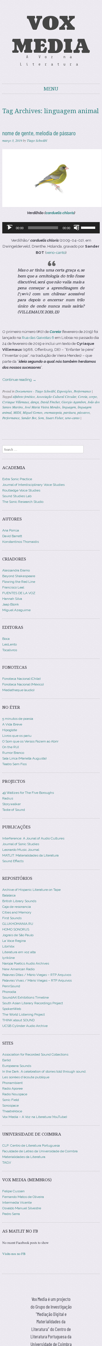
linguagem (69, 407)
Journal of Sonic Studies (20, 844)
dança (35, 402)
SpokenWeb (11, 1009)
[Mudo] (76, 228)
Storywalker (11, 804)
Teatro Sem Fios (14, 764)
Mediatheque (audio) (18, 690)
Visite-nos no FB (14, 1253)
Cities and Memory (16, 912)
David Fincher (50, 402)
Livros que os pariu (16, 736)
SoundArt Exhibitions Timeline (25, 997)
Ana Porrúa (10, 530)
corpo (93, 396)
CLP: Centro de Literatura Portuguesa (31, 1145)
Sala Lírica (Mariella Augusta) (24, 758)
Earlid (6, 1060)
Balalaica (9, 895)
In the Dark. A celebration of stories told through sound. (44, 1071)
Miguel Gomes (32, 412)
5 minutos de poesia (17, 719)
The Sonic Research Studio (22, 502)
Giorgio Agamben (73, 402)
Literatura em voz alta (19, 952)
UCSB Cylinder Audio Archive (25, 1026)
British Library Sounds (19, 901)
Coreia (82, 396)
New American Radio (18, 969)
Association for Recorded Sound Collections (35, 1054)
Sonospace (10, 1105)
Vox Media (51, 35)
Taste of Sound (13, 810)
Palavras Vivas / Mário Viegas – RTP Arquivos (37, 980)
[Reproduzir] (9, 228)
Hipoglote (9, 730)
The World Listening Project (23, 1014)
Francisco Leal (13, 587)
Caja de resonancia (16, 907)
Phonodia (9, 992)
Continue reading (19, 379)
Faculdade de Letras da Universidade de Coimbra (40, 1151)
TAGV (6, 1162)
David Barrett (12, 536)
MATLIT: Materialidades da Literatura (30, 855)
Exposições (64, 391)
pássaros (83, 412)
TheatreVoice (12, 1111)
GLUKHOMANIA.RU (17, 924)
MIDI (17, 412)
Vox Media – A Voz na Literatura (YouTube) (34, 1117)
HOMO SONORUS (15, 929)
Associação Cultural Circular (56, 396)
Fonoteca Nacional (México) (23, 684)
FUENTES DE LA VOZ (18, 593)
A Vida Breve (12, 724)
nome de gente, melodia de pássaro (39, 132)
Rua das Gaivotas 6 (38, 337)
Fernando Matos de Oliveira (23, 1197)
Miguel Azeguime (16, 610)
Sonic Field (10, 1100)
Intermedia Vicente (17, 1202)
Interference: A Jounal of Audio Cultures (33, 838)
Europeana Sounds (16, 1066)
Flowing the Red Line (18, 582)
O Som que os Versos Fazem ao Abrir (30, 741)
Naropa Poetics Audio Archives (25, 963)
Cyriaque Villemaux (15, 402)
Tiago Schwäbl (37, 140)
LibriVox (8, 946)
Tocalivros (9, 650)
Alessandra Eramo (16, 570)
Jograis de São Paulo (17, 935)
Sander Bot (28, 417)
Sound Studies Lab (16, 496)
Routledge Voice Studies (21, 490)
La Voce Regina (14, 941)
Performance (82, 391)
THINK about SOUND (18, 1020)
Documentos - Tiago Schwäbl (35, 391)
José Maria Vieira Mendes (42, 407)
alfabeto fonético (24, 396)
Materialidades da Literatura (23, 1157)
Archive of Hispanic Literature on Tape (31, 890)
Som (41, 417)
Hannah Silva (12, 599)
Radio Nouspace (14, 1094)
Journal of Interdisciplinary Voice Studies (33, 485)
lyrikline (8, 958)
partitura (69, 412)
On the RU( (10, 747)
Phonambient (12, 1083)
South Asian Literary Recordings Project (32, 1003)
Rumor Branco (13, 753)
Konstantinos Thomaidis (20, 542)
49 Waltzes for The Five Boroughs (28, 793)
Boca (6, 639)
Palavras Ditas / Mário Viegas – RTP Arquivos (36, 975)
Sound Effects (13, 861)
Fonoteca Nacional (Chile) (21, 679)
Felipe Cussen (13, 1191)
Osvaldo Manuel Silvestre (21, 1208)
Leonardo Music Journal (20, 850)
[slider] (89, 227)
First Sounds (12, 918)
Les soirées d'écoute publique (25, 1077)
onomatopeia (53, 412)
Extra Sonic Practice (17, 479)
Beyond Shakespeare (18, 576)
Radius (7, 798)
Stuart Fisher (54, 417)
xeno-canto (55, 252)
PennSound (11, 986)
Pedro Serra (11, 1214)
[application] (51, 227)
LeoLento (9, 644)
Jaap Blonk (10, 604)
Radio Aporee (12, 1088)
